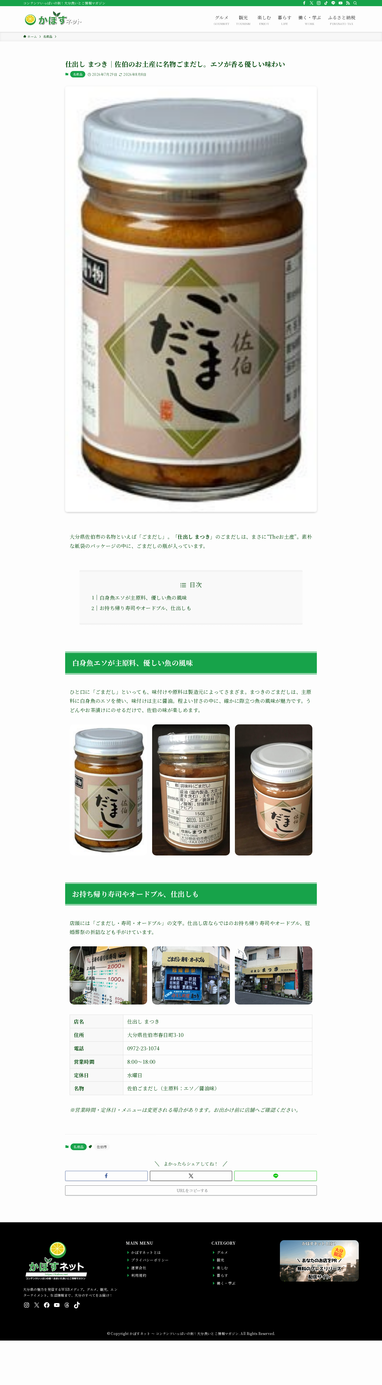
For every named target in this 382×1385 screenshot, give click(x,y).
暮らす (284, 20)
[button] (106, 1176)
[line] (333, 3)
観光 (243, 20)
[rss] (348, 3)
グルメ (222, 20)
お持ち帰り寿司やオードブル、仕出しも (145, 607)
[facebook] (304, 3)
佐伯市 (102, 1146)
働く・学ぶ (309, 20)
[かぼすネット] (52, 19)
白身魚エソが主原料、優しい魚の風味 (143, 597)
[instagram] (318, 3)
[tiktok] (326, 3)
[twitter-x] (311, 3)
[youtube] (340, 3)
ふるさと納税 (341, 20)
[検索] (355, 3)
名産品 (77, 74)
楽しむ (264, 20)
